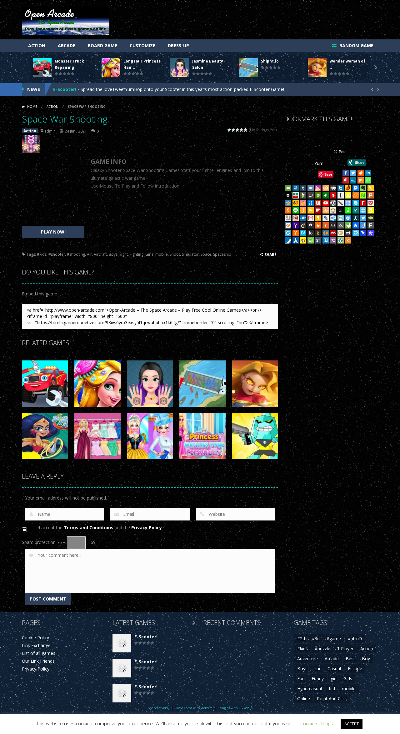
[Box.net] (341, 188)
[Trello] (325, 240)
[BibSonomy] (341, 210)
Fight (123, 254)
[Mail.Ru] (325, 233)
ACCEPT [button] (351, 723)
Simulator (190, 254)
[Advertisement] (53, 191)
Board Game (102, 45)
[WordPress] (333, 203)
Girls (149, 254)
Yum (318, 163)
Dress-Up (178, 45)
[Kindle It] (318, 233)
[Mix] (361, 180)
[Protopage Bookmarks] (371, 233)
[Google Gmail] (311, 218)
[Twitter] (353, 173)
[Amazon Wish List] (371, 210)
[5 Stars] (246, 130)
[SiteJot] (295, 203)
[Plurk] (371, 195)
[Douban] (318, 195)
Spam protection (39, 542)
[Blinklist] (333, 188)
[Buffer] (288, 195)
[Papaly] (355, 233)
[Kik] (311, 233)
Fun (301, 678)
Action (36, 45)
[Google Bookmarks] (333, 195)
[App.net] (341, 225)
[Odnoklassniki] (288, 210)
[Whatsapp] (368, 180)
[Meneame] (355, 195)
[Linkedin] (368, 173)
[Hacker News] (295, 233)
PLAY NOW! (53, 232)
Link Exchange (36, 645)
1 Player (345, 648)
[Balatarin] (295, 195)
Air (89, 254)
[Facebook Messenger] (355, 188)
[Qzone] (288, 203)
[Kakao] (318, 218)
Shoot (175, 254)
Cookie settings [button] (316, 723)
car (317, 668)
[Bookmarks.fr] (333, 210)
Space (206, 254)
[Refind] (348, 218)
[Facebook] (345, 173)
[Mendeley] (333, 233)
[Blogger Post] (325, 188)
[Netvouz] (363, 195)
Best (350, 658)
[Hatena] (303, 233)
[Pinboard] (363, 233)
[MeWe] (353, 180)
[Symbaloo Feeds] (348, 203)
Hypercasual (309, 688)
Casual (334, 668)
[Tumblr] (303, 188)
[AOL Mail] (333, 225)
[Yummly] (325, 225)
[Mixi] (341, 233)
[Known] (348, 195)
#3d (316, 638)
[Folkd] (303, 218)
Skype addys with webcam (193, 708)
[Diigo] (363, 225)
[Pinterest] (345, 180)
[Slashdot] (355, 218)
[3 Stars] (238, 130)
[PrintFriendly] (341, 218)
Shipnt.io (270, 61)
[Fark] (371, 225)
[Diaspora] (355, 225)
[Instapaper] (341, 195)
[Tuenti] (311, 203)
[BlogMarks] (303, 195)
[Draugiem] (325, 210)
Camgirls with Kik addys (235, 708)
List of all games (38, 653)
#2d (301, 638)
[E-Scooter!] (121, 643)
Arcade (66, 45)
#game (334, 638)
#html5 (355, 638)
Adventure (307, 658)
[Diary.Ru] (295, 218)
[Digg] (295, 188)
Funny (318, 678)
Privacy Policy (146, 527)
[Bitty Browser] (288, 218)
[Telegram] (363, 218)
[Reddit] (361, 173)
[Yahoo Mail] (295, 225)
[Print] (318, 225)
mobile (161, 254)
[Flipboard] (318, 210)
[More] (348, 240)
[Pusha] (288, 240)
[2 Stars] (234, 130)
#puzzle (322, 648)
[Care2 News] (348, 225)
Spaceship (222, 254)
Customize (142, 45)
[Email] (288, 188)
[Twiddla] (341, 203)
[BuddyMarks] (348, 188)
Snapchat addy (158, 708)
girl (334, 678)
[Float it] (363, 210)
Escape (355, 668)
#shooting (76, 254)
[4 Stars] (242, 130)
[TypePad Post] (371, 218)
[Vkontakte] (311, 188)
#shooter (56, 254)
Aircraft (100, 254)
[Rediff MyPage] (363, 203)
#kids (42, 254)
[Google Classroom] (311, 210)
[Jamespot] (303, 210)
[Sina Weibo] (303, 240)
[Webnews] (318, 203)
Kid (332, 688)
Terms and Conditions (88, 527)
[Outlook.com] (333, 218)
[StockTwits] (318, 240)
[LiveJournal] (325, 218)
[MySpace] (348, 233)
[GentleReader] (288, 233)
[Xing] (355, 210)
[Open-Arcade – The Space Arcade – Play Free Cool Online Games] (65, 20)
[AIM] (348, 210)
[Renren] (295, 240)
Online (303, 698)
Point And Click (332, 698)
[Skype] (355, 203)
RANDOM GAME (355, 45)
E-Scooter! (64, 89)
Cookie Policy (35, 638)
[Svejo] (303, 203)
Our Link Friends (38, 661)
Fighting (136, 254)
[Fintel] (325, 195)
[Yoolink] (341, 240)
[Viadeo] (303, 225)
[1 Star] (230, 130)
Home (32, 106)
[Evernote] (363, 188)
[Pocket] (371, 203)
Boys (113, 254)
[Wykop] (288, 225)
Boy (366, 658)
